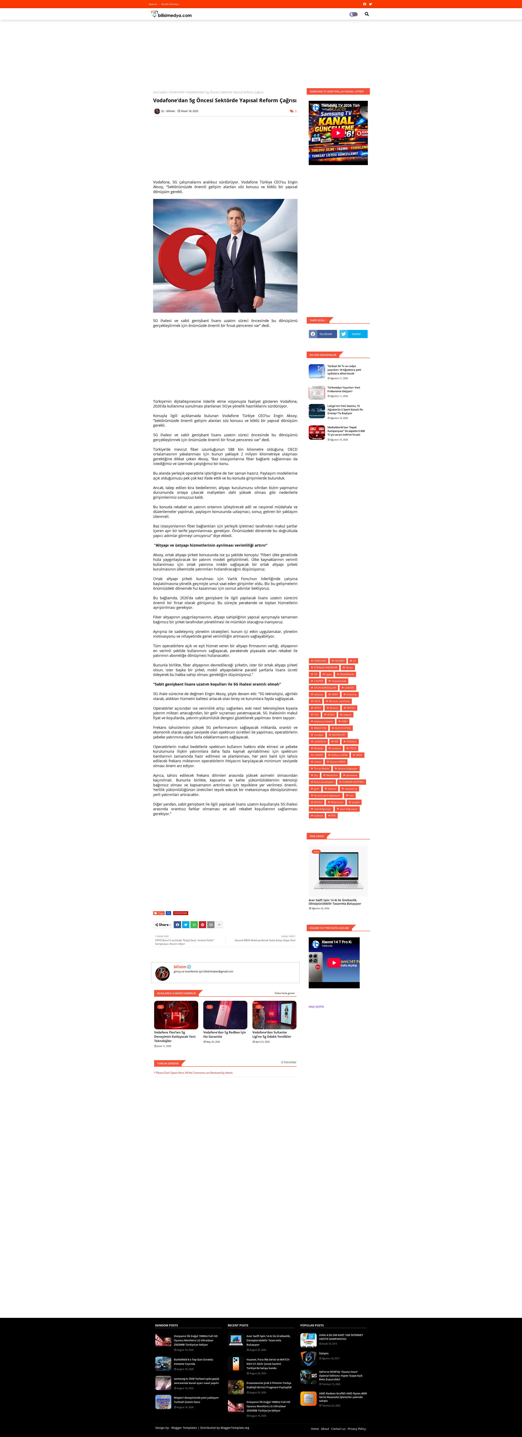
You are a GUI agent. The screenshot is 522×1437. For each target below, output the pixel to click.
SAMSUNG (320, 660)
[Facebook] (177, 924)
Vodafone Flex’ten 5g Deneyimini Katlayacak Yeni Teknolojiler (175, 1036)
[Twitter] (185, 924)
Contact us (338, 1429)
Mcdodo (318, 748)
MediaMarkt (347, 674)
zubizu (317, 761)
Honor (349, 667)
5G (168, 913)
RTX (333, 815)
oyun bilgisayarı (349, 809)
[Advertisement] (261, 52)
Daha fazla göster (285, 993)
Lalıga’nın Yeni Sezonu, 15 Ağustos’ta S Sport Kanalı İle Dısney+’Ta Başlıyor (345, 409)
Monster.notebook (339, 701)
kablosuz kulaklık (323, 721)
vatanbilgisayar (322, 809)
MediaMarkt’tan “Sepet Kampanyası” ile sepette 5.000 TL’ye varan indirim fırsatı (346, 430)
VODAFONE (176, 92)
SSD (316, 714)
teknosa (318, 694)
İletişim (323, 1353)
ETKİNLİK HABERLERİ (325, 667)
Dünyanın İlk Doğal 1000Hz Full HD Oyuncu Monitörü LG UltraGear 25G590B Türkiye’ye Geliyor (196, 1340)
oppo (329, 674)
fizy (316, 775)
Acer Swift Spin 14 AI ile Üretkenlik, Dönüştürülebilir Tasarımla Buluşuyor (335, 902)
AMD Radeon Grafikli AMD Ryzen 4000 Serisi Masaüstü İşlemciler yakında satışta (343, 1397)
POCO (352, 748)
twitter (356, 334)
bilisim (180, 966)
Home (315, 1429)
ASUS (317, 701)
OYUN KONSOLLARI (325, 687)
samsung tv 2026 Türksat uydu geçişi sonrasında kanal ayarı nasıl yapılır (196, 1381)
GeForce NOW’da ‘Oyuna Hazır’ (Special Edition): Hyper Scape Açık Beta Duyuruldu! (340, 1375)
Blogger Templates (184, 1428)
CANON (318, 755)
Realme (334, 708)
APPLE (317, 708)
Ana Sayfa (160, 92)
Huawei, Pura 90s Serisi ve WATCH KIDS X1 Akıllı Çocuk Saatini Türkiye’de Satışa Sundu (268, 1364)
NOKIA (331, 714)
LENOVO (349, 687)
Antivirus (352, 694)
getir (316, 788)
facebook (326, 334)
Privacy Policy (357, 1429)
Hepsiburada (339, 681)
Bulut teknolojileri (324, 782)
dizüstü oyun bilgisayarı (327, 795)
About (325, 1429)
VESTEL (351, 708)
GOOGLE (352, 741)
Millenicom (337, 802)
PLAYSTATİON (343, 728)
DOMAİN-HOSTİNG (353, 782)
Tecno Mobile (321, 768)
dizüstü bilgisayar (348, 768)
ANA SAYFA (316, 1007)
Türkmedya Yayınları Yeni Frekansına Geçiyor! (343, 389)
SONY (335, 694)
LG (354, 660)
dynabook (351, 775)
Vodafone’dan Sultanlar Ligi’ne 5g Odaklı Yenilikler (271, 1034)
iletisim (153, 4)
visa (351, 795)
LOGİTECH (320, 741)
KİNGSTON (320, 728)
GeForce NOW (339, 755)
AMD (344, 721)
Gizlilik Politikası (170, 4)
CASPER (318, 681)
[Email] (211, 924)
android (318, 815)
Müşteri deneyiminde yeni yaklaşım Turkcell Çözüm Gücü (196, 1400)
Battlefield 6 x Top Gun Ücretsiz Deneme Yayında (193, 1362)
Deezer (332, 788)
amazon (336, 748)
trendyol (318, 735)
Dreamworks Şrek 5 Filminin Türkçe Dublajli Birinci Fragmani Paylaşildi (269, 1385)
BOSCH (318, 802)
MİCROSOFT (339, 735)
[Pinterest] (202, 924)
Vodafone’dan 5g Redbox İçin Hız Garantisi (224, 1034)
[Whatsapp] (194, 924)
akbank (347, 714)
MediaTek (332, 775)
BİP (336, 741)
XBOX (359, 755)
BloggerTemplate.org (235, 1428)
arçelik (355, 802)
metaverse (351, 788)
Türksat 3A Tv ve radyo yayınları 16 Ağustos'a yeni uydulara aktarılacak (344, 369)
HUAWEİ (339, 660)
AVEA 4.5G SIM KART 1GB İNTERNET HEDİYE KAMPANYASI (341, 1336)
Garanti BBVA (337, 761)
